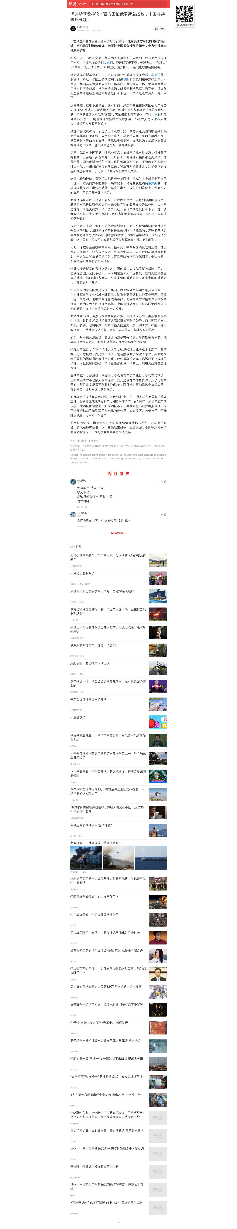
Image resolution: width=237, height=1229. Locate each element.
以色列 (108, 63)
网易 (72, 4)
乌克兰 (155, 75)
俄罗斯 (152, 183)
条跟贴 (118, 533)
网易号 (82, 3)
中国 (155, 114)
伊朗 (126, 79)
